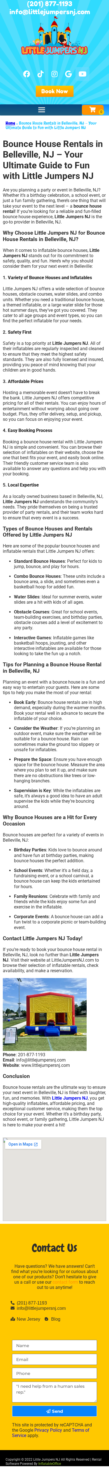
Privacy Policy (48, 1430)
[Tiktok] (41, 74)
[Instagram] (54, 74)
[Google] (68, 74)
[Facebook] (27, 74)
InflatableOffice (49, 1464)
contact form (65, 1282)
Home (10, 123)
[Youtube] (82, 74)
